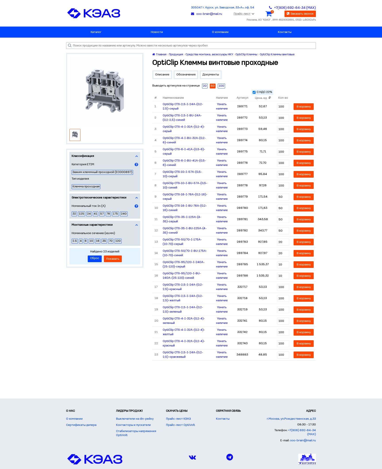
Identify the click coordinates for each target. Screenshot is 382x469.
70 (111, 241)
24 (89, 213)
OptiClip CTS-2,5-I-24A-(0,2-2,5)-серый (183, 106)
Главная (160, 54)
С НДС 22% (264, 92)
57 (102, 213)
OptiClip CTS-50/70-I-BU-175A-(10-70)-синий (185, 253)
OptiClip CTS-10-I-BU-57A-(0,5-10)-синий (185, 185)
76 (108, 213)
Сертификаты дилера (81, 425)
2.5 (75, 241)
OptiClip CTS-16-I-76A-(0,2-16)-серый (185, 197)
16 (97, 241)
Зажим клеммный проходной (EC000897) (102, 172)
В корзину (304, 106)
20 (205, 86)
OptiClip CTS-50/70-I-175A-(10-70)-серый (182, 242)
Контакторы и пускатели (133, 425)
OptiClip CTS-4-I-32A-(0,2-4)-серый (184, 129)
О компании (220, 32)
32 (74, 213)
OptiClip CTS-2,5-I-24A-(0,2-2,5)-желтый (183, 298)
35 (104, 241)
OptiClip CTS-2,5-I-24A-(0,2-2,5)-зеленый (183, 309)
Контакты (284, 32)
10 (91, 241)
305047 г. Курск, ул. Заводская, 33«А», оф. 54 (222, 7)
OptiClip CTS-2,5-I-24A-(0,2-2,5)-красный (183, 287)
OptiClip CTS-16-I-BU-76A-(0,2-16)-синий (185, 208)
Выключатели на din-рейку (135, 419)
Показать (112, 259)
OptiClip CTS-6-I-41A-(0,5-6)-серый (184, 152)
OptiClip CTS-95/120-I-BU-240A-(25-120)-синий (182, 276)
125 (81, 213)
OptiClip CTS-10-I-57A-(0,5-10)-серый (182, 174)
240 (124, 213)
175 (115, 213)
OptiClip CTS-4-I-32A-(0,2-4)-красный (184, 343)
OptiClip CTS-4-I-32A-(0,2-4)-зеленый (184, 321)
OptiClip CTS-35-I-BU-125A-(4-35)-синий (185, 230)
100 (221, 86)
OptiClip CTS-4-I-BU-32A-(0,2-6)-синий (184, 140)
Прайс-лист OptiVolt (180, 425)
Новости (157, 32)
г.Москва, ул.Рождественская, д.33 (291, 419)
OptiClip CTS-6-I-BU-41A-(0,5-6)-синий (184, 163)
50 (213, 86)
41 (95, 213)
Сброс (94, 258)
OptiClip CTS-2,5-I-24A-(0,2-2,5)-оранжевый (183, 355)
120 (118, 241)
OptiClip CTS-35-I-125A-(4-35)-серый (182, 219)
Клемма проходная (86, 186)
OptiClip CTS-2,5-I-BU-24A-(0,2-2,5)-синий (182, 118)
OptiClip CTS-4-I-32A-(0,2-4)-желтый (184, 332)
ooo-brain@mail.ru (303, 440)
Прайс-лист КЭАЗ (178, 419)
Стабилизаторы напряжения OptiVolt (136, 433)
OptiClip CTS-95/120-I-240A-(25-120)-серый (184, 264)
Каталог (96, 32)
